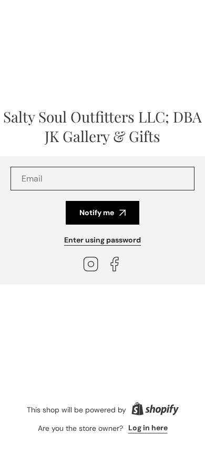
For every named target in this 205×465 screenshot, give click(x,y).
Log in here (148, 427)
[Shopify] (155, 410)
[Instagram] (91, 265)
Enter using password (102, 240)
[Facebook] (114, 265)
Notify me (96, 212)
